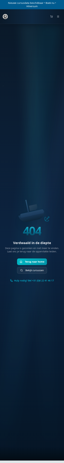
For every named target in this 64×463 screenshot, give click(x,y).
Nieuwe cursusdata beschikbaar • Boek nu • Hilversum (32, 4)
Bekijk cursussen (34, 270)
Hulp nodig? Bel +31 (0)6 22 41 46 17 (34, 280)
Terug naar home (34, 261)
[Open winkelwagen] (51, 16)
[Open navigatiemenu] (58, 16)
